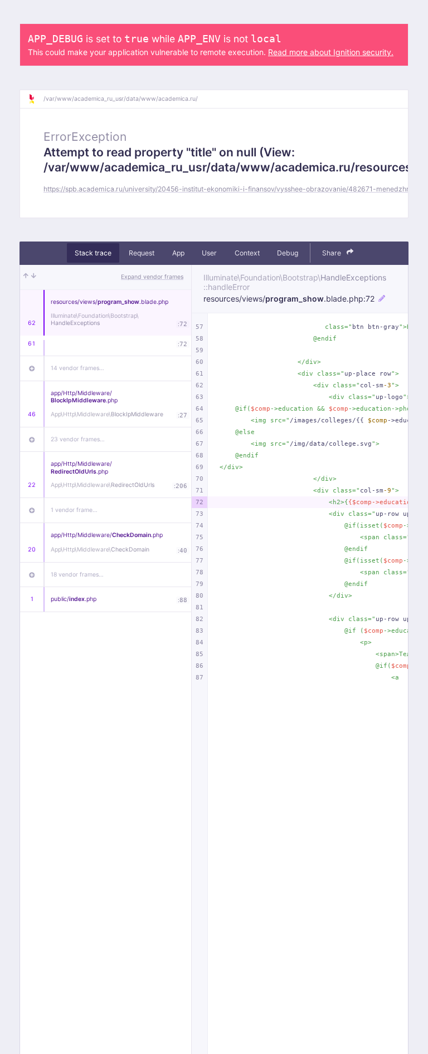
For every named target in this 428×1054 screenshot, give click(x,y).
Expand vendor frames (152, 276)
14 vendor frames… (77, 368)
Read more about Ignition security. (330, 52)
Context (247, 253)
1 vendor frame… (74, 510)
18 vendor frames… (77, 574)
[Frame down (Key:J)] (34, 277)
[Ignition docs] (35, 99)
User (209, 253)
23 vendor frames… (78, 439)
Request (141, 253)
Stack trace (93, 253)
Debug (287, 253)
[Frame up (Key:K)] (26, 277)
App (178, 253)
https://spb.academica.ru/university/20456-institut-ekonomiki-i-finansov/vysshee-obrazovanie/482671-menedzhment (232, 189)
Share (332, 253)
